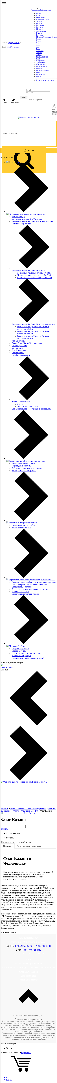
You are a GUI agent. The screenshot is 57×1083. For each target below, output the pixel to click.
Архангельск (40, 63)
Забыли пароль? (35, 100)
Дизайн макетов (28, 976)
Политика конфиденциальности (28, 1019)
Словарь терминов (28, 972)
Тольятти (39, 53)
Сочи (38, 49)
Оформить (26, 1052)
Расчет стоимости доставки (29, 846)
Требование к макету (28, 980)
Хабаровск (39, 51)
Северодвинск (41, 31)
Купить (4, 829)
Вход (5, 102)
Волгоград (39, 35)
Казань (38, 39)
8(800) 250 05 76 (13, 43)
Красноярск (40, 25)
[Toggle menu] (4, 3)
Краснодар (39, 27)
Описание (7, 846)
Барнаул (38, 72)
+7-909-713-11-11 (42, 946)
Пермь (38, 41)
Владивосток (40, 61)
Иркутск (39, 33)
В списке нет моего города (45, 80)
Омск (38, 59)
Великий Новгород (42, 70)
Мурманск (39, 29)
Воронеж (39, 43)
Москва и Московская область (46, 37)
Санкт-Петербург (42, 57)
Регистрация (14, 102)
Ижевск (38, 15)
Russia (38, 76)
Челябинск (39, 21)
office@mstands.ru (13, 47)
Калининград (40, 74)
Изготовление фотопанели (28, 964)
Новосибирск (40, 64)
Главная (4, 808)
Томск (38, 45)
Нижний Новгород (42, 19)
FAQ (28, 960)
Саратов (39, 23)
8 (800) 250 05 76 (23, 946)
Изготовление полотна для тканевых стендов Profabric (28, 967)
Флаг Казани (7, 667)
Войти (24, 97)
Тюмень (38, 55)
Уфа (37, 47)
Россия (38, 13)
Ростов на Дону (41, 66)
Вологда (39, 68)
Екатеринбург (40, 17)
